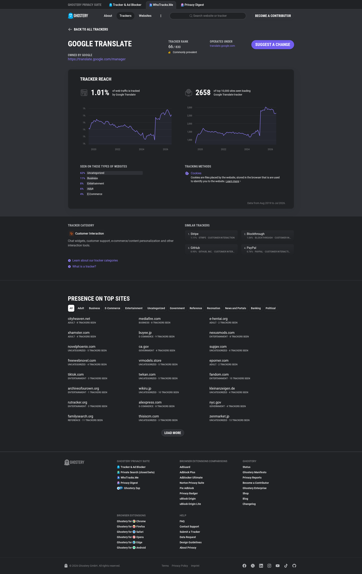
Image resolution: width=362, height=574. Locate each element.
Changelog (249, 503)
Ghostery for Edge (129, 542)
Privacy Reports (252, 477)
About (108, 16)
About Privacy (188, 547)
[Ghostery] (78, 16)
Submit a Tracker (190, 531)
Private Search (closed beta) (138, 472)
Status (246, 467)
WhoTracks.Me (163, 5)
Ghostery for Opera (130, 537)
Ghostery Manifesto (254, 472)
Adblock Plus (187, 472)
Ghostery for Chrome (131, 521)
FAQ (182, 521)
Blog (245, 498)
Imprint (195, 565)
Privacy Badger (189, 493)
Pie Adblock (187, 488)
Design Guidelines (191, 542)
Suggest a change (272, 44)
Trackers (125, 16)
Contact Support (189, 526)
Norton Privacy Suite (192, 482)
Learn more (232, 181)
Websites (145, 16)
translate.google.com (222, 45)
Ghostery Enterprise (255, 488)
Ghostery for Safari (130, 531)
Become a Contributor (273, 16)
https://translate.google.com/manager (97, 59)
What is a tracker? (84, 266)
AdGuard (185, 467)
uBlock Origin (188, 498)
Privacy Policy (180, 565)
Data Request (188, 537)
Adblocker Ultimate (191, 477)
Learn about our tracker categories (95, 260)
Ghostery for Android (131, 547)
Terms (165, 565)
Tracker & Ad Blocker (127, 5)
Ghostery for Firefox (131, 526)
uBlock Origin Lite (190, 503)
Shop (246, 493)
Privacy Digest (194, 5)
